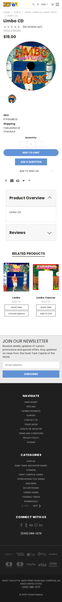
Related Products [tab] (28, 253)
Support (31, 415)
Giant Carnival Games (31, 474)
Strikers (31, 470)
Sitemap (31, 442)
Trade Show (31, 424)
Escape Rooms (31, 487)
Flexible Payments (31, 411)
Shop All (31, 461)
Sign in (24, 428)
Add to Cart (46, 313)
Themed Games (31, 492)
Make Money (31, 402)
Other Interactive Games (31, 479)
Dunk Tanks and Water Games (31, 465)
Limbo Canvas (45, 297)
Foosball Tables (31, 496)
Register (37, 428)
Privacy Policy (31, 437)
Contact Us (31, 419)
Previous (4, 274)
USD (43, 4)
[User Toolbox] (37, 4)
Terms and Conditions (31, 433)
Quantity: (31, 137)
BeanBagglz (31, 501)
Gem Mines (31, 483)
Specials (31, 406)
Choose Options (16, 313)
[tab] (31, 198)
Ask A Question (31, 162)
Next (58, 274)
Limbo (16, 297)
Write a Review (12, 30)
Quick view (16, 307)
